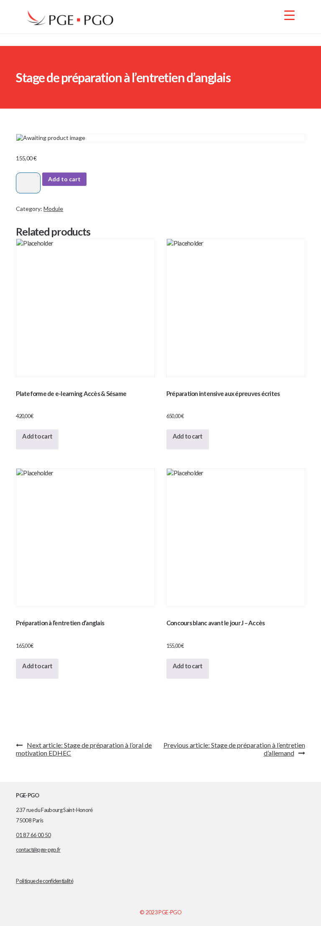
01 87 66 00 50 (33, 835)
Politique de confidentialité (44, 881)
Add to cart (64, 179)
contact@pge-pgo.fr (38, 849)
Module (53, 208)
